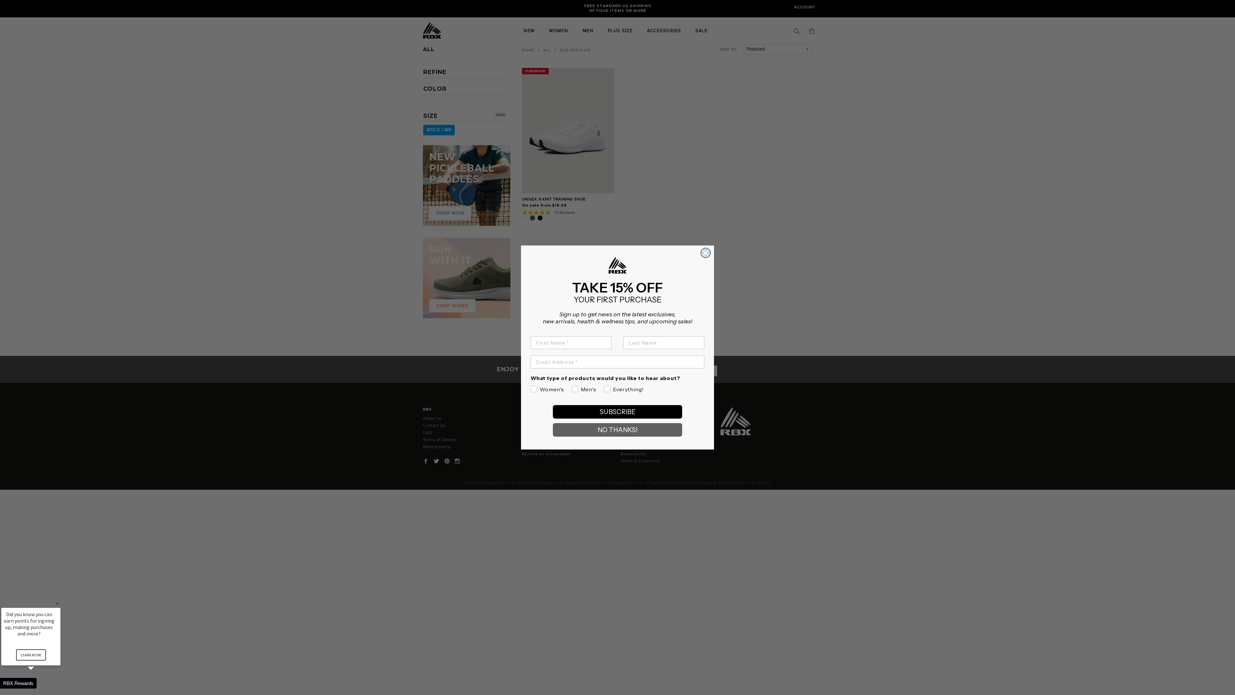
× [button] (57, 603)
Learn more (31, 655)
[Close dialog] (705, 253)
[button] (38, 683)
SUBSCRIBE (618, 412)
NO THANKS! (618, 430)
